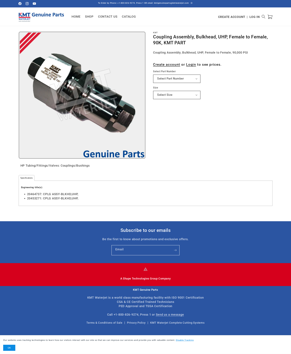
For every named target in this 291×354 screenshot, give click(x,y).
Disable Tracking (185, 340)
